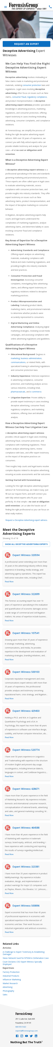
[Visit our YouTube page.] (26, 1036)
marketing (15, 358)
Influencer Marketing (12, 979)
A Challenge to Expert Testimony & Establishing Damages (23, 953)
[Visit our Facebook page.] (17, 1036)
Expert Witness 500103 (26, 671)
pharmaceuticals (18, 391)
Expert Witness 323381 (26, 866)
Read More (9, 582)
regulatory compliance (37, 97)
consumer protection (32, 85)
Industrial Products (11, 976)
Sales (5, 994)
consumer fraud (19, 97)
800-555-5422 (20, 1027)
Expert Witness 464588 (26, 827)
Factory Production (11, 972)
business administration (31, 358)
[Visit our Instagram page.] (21, 1036)
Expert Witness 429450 (26, 710)
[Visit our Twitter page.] (31, 1036)
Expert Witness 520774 (26, 749)
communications (18, 362)
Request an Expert (26, 44)
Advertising (7, 987)
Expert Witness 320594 (26, 555)
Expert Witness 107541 (26, 633)
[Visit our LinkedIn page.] (36, 1036)
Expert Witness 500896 (26, 905)
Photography (8, 991)
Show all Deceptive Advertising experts (26, 544)
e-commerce (35, 391)
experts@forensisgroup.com (26, 1031)
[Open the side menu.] (5, 7)
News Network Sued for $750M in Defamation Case (26, 958)
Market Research (10, 983)
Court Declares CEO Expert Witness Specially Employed (22, 963)
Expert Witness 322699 (26, 594)
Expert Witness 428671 (26, 788)
